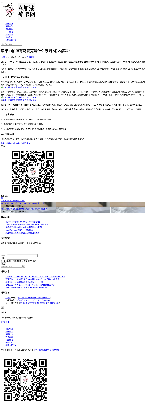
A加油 (3, 57)
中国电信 (9, 26)
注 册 (7, 322)
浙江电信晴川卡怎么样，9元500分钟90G (34, 298)
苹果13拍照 (11, 143)
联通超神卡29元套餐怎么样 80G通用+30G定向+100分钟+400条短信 (32, 279)
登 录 (3, 322)
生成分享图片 (6, 201)
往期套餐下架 (10, 40)
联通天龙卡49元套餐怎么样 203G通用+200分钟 (24, 282)
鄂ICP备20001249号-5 (42, 350)
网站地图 (55, 350)
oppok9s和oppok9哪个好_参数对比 (19, 230)
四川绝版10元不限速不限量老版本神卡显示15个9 (39, 303)
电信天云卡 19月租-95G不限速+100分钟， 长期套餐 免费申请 (30, 285)
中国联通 (9, 24)
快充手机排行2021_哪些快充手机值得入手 (22, 233)
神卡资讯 (9, 32)
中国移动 (9, 29)
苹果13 (3, 143)
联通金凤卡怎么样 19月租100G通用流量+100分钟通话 (26, 288)
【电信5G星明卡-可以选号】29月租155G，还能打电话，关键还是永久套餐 (35, 277)
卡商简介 (9, 37)
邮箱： (4, 258)
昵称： (4, 255)
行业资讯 (9, 35)
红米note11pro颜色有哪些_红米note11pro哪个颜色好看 (26, 225)
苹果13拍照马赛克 (23, 143)
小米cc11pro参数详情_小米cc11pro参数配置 (22, 222)
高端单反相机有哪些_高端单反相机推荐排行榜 (24, 227)
